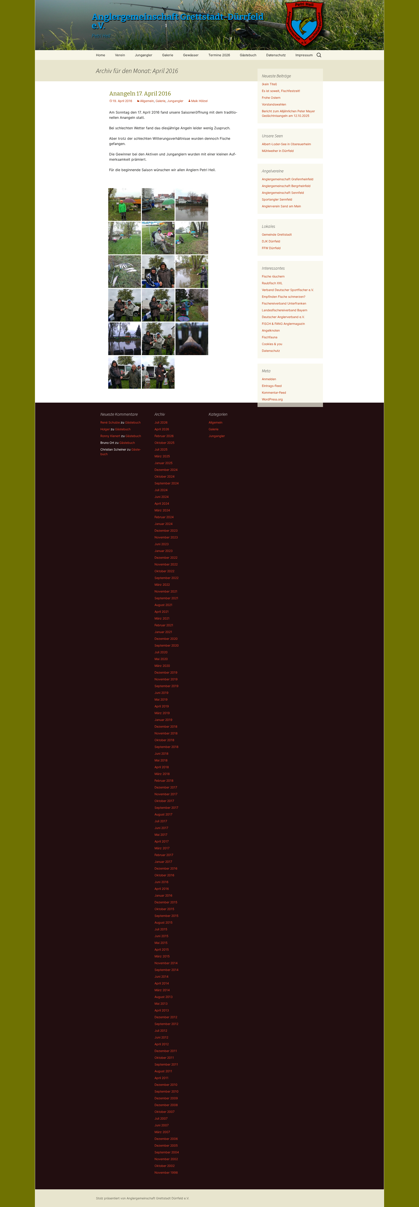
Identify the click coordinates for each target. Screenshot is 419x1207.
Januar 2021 (163, 632)
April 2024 (162, 503)
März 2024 (162, 510)
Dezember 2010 (166, 1084)
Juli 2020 (161, 652)
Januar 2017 (163, 861)
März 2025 (162, 456)
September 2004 (167, 1152)
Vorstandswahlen (274, 104)
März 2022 (162, 584)
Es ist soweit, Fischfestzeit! (281, 91)
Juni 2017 (161, 828)
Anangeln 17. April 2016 (140, 93)
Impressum (304, 55)
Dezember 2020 (166, 638)
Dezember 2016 (166, 868)
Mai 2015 (161, 943)
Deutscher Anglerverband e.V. (283, 317)
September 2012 (166, 1024)
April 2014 (162, 983)
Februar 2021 (164, 625)
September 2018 (167, 747)
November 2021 (166, 591)
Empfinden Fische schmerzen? (283, 296)
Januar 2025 (164, 463)
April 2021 (162, 611)
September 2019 (167, 686)
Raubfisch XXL (272, 283)
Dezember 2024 (166, 470)
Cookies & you (272, 344)
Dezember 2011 (166, 1051)
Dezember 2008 (166, 1105)
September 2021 (166, 598)
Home (100, 55)
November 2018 (166, 733)
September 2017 (166, 807)
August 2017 (163, 814)
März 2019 (162, 713)
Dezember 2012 (166, 1017)
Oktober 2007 (165, 1111)
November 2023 (166, 537)
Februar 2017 (164, 855)
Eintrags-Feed (272, 386)
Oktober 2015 (164, 909)
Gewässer (191, 55)
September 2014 (167, 970)
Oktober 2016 (164, 875)
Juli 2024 (161, 490)
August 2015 (164, 922)
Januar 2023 (164, 551)
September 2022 (167, 578)
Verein (120, 55)
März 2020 (162, 665)
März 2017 (162, 848)
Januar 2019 (163, 720)
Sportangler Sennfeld (277, 199)
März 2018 (162, 774)
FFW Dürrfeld (271, 248)
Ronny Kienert (110, 436)
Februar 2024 (164, 517)
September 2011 (166, 1064)
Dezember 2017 (166, 787)
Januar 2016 (163, 895)
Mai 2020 (161, 659)
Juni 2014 (161, 976)
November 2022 (166, 564)
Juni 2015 (161, 936)
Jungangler (143, 55)
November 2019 (166, 679)
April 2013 (162, 1010)
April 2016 (162, 888)
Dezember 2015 (166, 902)
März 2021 (162, 618)
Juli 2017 (161, 821)
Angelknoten (271, 330)
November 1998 (166, 1172)
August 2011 (163, 1071)
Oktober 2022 (164, 571)
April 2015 (162, 949)
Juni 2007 (162, 1125)
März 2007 (162, 1132)
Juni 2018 (161, 753)
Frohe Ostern (271, 97)
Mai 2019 (161, 699)
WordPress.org (272, 399)
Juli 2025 (161, 449)
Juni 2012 (161, 1037)
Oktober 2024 (165, 476)
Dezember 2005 (166, 1145)
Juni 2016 (161, 882)
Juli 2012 (161, 1030)
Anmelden (269, 379)
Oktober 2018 (164, 740)
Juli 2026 (161, 422)
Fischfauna (269, 337)
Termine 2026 (219, 55)
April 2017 (162, 841)
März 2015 (162, 956)
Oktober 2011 (164, 1057)
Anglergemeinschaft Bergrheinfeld (286, 186)
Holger (105, 429)
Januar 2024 (164, 524)
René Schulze (110, 422)
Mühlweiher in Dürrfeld (278, 151)
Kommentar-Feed (274, 392)
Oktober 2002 (165, 1166)
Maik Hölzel (199, 101)
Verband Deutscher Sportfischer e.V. (288, 290)
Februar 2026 (164, 436)
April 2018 (162, 767)
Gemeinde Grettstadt (277, 234)
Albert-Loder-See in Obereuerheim (286, 144)
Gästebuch (248, 55)
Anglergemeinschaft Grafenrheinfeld (287, 179)
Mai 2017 (161, 834)
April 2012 (162, 1044)
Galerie (167, 55)
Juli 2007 (161, 1118)
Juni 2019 (161, 693)
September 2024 (167, 483)
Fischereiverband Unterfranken (284, 303)
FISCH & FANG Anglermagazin (283, 323)
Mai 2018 (161, 760)
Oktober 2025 (165, 442)
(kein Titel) (269, 84)
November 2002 (166, 1159)
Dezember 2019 (166, 672)
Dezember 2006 (166, 1139)
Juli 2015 (161, 929)
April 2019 (162, 706)
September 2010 (167, 1091)
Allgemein (147, 101)
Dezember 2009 (166, 1098)
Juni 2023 (162, 544)
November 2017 (166, 794)
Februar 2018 (164, 780)
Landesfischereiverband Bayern (284, 310)
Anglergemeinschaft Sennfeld (283, 192)
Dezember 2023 (166, 530)
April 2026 (162, 429)
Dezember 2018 (166, 726)
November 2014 (166, 963)
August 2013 (164, 997)
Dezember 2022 (166, 557)
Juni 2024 (162, 497)
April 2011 (161, 1078)
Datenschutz (276, 55)
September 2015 (167, 916)
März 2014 (162, 990)
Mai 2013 (161, 1003)
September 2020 (167, 645)
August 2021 (163, 605)
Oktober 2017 (164, 801)
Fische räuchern (273, 276)
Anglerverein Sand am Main (281, 206)
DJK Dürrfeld (271, 241)
